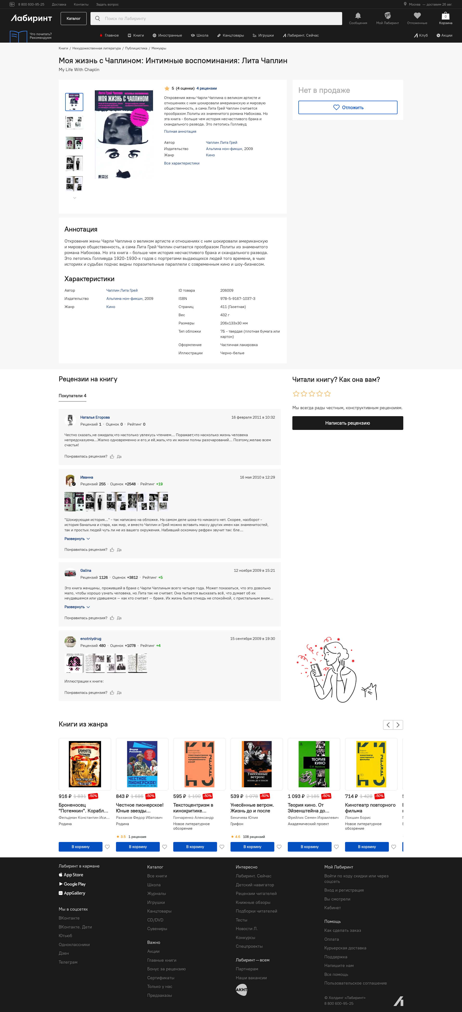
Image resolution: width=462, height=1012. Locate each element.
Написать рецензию (347, 423)
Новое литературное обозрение (191, 825)
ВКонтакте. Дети (75, 927)
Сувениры (157, 928)
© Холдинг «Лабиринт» (345, 997)
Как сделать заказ (342, 930)
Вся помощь (336, 974)
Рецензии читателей (256, 893)
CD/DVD (155, 920)
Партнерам (247, 969)
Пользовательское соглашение (355, 983)
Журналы (156, 893)
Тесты (241, 920)
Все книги (157, 876)
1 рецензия (137, 837)
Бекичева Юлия (244, 817)
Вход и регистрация (344, 890)
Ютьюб (65, 935)
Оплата (331, 939)
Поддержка (335, 956)
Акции (446, 35)
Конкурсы (245, 937)
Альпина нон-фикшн (224, 148)
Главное (112, 35)
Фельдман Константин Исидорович (84, 817)
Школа (202, 35)
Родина (65, 823)
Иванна (86, 477)
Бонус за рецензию (166, 969)
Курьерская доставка (345, 948)
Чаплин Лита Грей (221, 142)
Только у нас (159, 986)
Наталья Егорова (95, 417)
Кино (210, 155)
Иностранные (170, 35)
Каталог (74, 18)
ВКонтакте (69, 918)
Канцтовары (233, 35)
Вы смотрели (337, 899)
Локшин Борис (358, 817)
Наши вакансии (251, 977)
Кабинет (332, 907)
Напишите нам (339, 965)
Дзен (64, 953)
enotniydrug (90, 638)
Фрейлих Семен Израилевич (313, 817)
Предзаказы (159, 995)
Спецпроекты (249, 946)
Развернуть (74, 538)
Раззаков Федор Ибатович (139, 817)
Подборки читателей (256, 911)
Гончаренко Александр (193, 817)
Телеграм (68, 962)
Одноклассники (74, 944)
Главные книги (161, 960)
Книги (138, 35)
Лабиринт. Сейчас (303, 35)
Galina (85, 570)
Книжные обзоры (253, 902)
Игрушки (266, 35)
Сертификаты (160, 977)
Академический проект (308, 823)
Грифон (237, 823)
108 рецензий (254, 837)
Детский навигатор (255, 884)
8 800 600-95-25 (338, 1003)
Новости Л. (247, 928)
